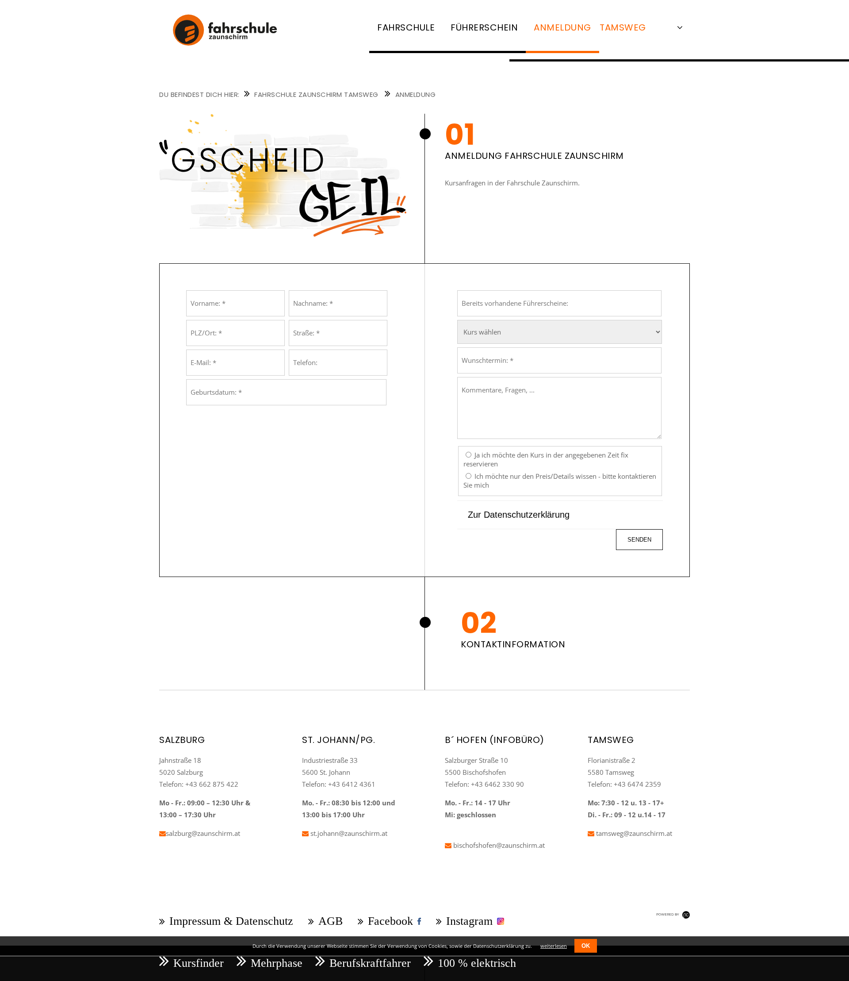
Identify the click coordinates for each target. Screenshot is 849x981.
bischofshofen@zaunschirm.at (498, 845)
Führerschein (484, 27)
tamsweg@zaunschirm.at (633, 833)
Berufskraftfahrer (370, 963)
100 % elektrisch (477, 963)
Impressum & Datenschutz (231, 921)
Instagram (469, 921)
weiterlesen (553, 946)
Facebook (390, 921)
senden (639, 539)
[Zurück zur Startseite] (232, 51)
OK (585, 946)
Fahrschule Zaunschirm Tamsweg (316, 94)
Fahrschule (406, 27)
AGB (330, 921)
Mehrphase (276, 963)
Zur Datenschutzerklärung (519, 514)
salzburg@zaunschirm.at (203, 833)
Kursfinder (198, 963)
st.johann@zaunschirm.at (348, 833)
